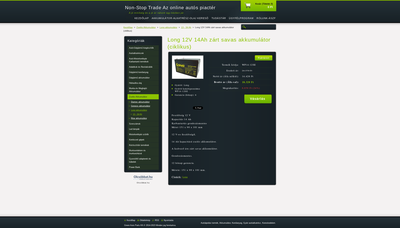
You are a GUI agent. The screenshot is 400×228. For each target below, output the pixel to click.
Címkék (176, 177)
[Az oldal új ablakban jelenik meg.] (188, 78)
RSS (157, 220)
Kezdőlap (128, 27)
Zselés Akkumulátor (146, 27)
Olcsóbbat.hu (143, 183)
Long (185, 176)
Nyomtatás (169, 220)
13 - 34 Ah (186, 27)
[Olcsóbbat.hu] (143, 177)
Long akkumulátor (168, 27)
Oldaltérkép (145, 220)
